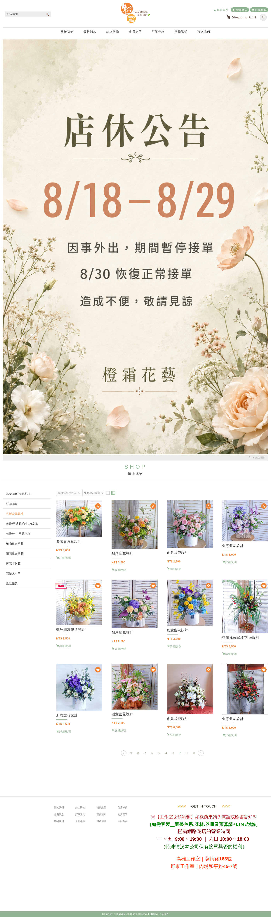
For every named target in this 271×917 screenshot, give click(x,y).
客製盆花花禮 (15, 513)
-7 (144, 753)
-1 (186, 753)
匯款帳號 (12, 583)
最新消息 (90, 31)
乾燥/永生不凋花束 (18, 533)
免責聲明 (122, 814)
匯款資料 (223, 10)
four (113, 493)
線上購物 (112, 31)
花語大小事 (13, 573)
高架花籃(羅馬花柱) (19, 493)
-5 (158, 753)
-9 (130, 753)
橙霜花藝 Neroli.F (135, 12)
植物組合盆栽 (15, 543)
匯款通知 (101, 814)
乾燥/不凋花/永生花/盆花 (22, 523)
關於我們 (67, 31)
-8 (137, 753)
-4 (165, 753)
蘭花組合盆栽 (15, 553)
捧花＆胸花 (13, 563)
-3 (172, 753)
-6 (151, 753)
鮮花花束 (12, 503)
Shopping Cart (248, 17)
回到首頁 (122, 821)
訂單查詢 (261, 10)
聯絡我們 (203, 31)
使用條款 (122, 807)
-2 (179, 753)
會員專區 (135, 31)
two (108, 493)
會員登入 (242, 10)
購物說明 (181, 31)
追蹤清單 (101, 821)
